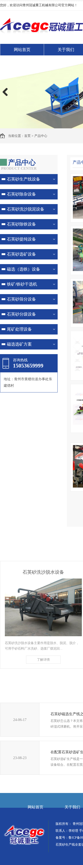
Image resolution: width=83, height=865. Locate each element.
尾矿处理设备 (19, 329)
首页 (27, 136)
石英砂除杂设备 (21, 194)
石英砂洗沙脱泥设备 (25, 209)
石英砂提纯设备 (21, 239)
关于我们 (72, 807)
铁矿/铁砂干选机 (22, 284)
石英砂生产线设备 (23, 179)
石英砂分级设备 (21, 314)
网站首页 (22, 49)
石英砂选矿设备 (21, 254)
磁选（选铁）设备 (23, 269)
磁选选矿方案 (19, 344)
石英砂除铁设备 (21, 224)
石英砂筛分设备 (21, 299)
